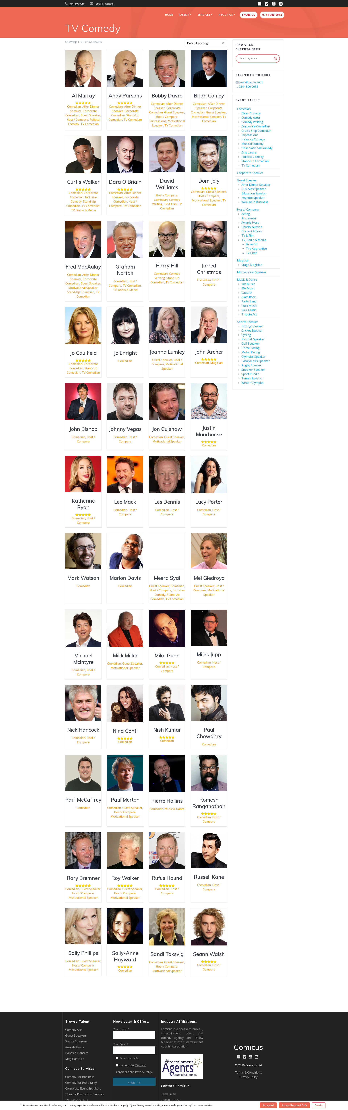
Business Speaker (253, 189)
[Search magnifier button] (275, 58)
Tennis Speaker (252, 378)
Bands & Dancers (76, 1053)
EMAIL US (248, 14)
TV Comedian (89, 124)
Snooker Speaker (253, 370)
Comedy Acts (73, 1030)
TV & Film (170, 204)
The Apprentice (256, 249)
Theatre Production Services (84, 1094)
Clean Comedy (251, 113)
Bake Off (252, 244)
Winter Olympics (252, 383)
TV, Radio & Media (83, 210)
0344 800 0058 (76, 3)
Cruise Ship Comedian (256, 131)
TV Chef (251, 253)
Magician (216, 363)
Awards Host (250, 223)
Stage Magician (251, 265)
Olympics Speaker (253, 357)
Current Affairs (251, 231)
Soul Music (248, 310)
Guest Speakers (76, 1036)
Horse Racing (250, 348)
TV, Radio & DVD (76, 1100)
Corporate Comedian (255, 126)
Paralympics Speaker (255, 361)
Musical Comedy (252, 144)
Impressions (157, 121)
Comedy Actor (250, 118)
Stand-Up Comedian (80, 292)
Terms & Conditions (248, 1072)
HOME (169, 14)
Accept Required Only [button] (294, 1105)
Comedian (74, 107)
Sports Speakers (76, 1041)
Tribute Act (249, 314)
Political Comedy (252, 157)
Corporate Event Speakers (83, 1088)
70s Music (248, 284)
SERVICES (204, 14)
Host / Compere (77, 120)
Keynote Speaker (253, 198)
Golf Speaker (250, 344)
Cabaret (246, 293)
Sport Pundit (250, 374)
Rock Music (249, 306)
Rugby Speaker (251, 365)
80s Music (248, 288)
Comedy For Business (79, 1077)
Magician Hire (74, 1059)
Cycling (246, 335)
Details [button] (319, 1105)
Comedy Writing (252, 122)
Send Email (168, 1094)
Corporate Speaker (250, 173)
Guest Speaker (90, 115)
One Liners (248, 152)
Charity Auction (251, 227)
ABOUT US (226, 14)
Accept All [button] (268, 1105)
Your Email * (120, 1044)
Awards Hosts (74, 1047)
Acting (245, 214)
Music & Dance (175, 809)
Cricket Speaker (252, 330)
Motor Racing (250, 352)
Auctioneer (248, 218)
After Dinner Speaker (255, 185)
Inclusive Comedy (253, 139)
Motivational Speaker (206, 117)
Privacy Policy (143, 1072)
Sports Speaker (247, 322)
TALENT (183, 14)
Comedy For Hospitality (81, 1083)
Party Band (248, 301)
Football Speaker (252, 339)
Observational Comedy (256, 148)
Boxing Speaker (252, 326)
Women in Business (254, 202)
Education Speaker (254, 193)
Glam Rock (248, 297)
